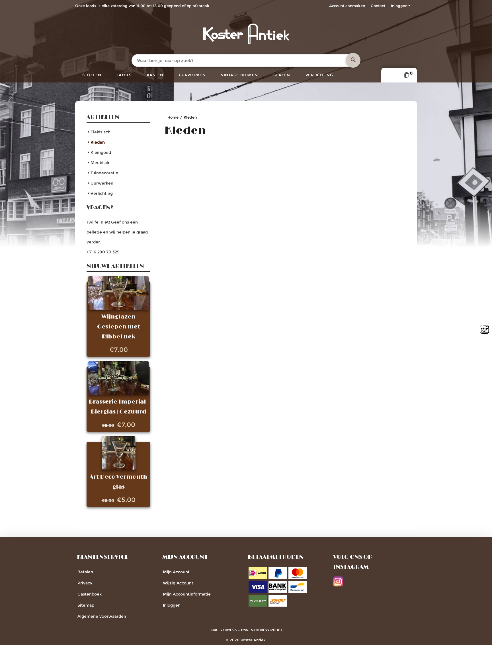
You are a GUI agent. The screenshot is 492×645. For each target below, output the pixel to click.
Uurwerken (192, 75)
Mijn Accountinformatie (187, 594)
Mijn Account (176, 571)
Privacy (84, 583)
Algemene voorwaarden (101, 616)
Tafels (124, 75)
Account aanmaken (347, 5)
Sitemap (85, 605)
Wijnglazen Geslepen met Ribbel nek (118, 326)
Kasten (155, 75)
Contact (378, 5)
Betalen (85, 571)
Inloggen (399, 5)
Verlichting (319, 75)
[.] (353, 60)
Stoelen (91, 75)
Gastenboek (89, 594)
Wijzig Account (178, 583)
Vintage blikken (239, 75)
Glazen (281, 75)
